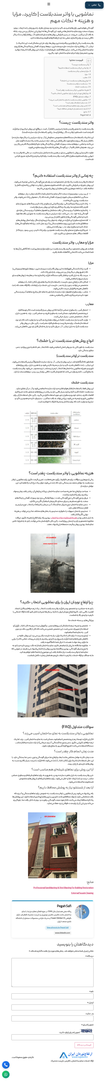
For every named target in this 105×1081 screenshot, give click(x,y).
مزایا (86, 74)
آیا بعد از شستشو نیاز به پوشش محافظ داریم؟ (72, 109)
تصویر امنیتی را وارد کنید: (69, 1033)
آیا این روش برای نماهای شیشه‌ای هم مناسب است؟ (70, 106)
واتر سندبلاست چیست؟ (80, 64)
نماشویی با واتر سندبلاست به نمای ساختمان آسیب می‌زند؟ (68, 100)
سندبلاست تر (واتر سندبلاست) (77, 84)
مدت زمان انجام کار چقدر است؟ (77, 103)
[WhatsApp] (6, 1074)
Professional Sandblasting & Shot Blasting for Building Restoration (63, 887)
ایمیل (90, 1003)
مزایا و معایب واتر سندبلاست (78, 71)
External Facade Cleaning (82, 893)
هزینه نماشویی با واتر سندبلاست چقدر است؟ (72, 90)
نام (91, 992)
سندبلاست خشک (81, 87)
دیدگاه (89, 956)
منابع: (85, 112)
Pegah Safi (84, 115)
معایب (85, 77)
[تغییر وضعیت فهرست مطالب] (87, 60)
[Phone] (6, 1065)
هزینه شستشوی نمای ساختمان (64, 517)
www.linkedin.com (62, 933)
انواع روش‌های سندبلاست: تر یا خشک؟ (74, 80)
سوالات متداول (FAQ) (81, 96)
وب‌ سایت (90, 1014)
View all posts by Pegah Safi (58, 927)
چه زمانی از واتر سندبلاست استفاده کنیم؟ (73, 68)
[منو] (48, 4)
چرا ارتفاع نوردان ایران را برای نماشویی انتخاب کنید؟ (70, 93)
